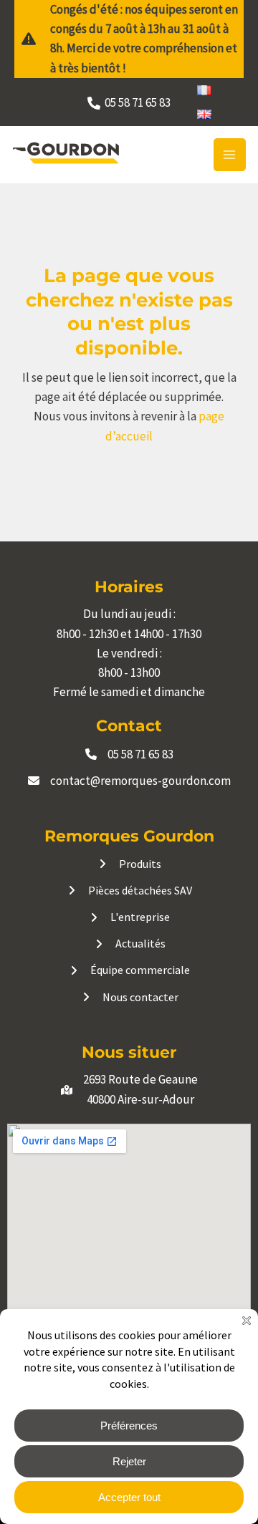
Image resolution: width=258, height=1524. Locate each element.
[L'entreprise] (129, 917)
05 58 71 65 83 (140, 754)
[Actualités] (129, 943)
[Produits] (129, 864)
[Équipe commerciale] (129, 970)
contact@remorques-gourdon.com (140, 780)
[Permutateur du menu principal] (230, 154)
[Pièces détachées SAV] (129, 890)
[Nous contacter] (129, 997)
